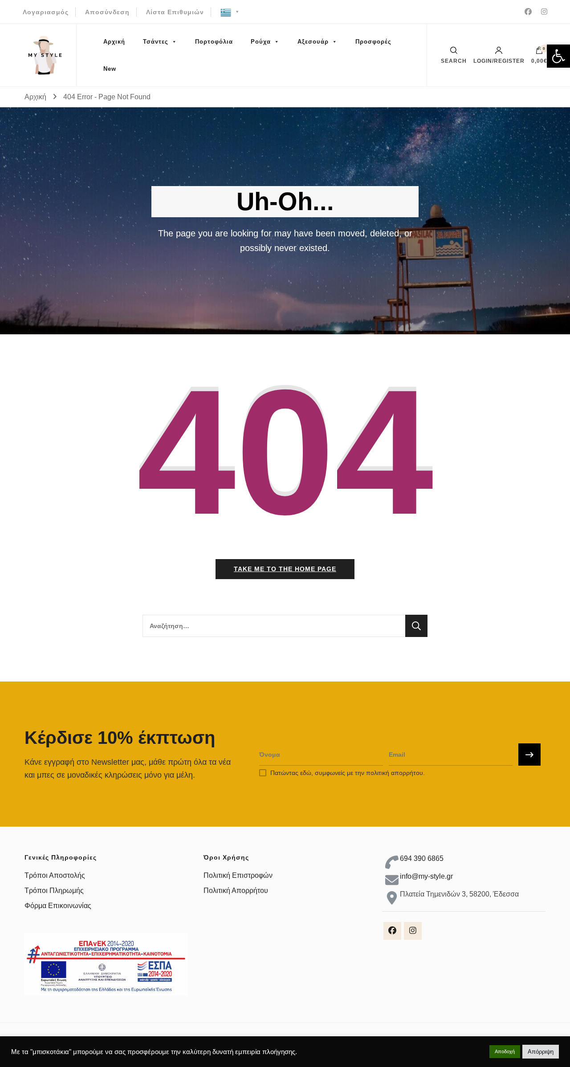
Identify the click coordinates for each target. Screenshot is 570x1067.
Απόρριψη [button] (541, 1051)
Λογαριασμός (46, 12)
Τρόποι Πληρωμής (54, 890)
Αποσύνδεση (107, 12)
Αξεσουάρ (313, 41)
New (109, 68)
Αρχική (114, 41)
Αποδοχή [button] (505, 1051)
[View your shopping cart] (539, 52)
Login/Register (499, 61)
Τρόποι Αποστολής (54, 875)
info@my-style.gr (426, 876)
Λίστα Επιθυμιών (175, 12)
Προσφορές (373, 41)
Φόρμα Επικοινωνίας (57, 905)
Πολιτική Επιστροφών (238, 875)
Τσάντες (155, 41)
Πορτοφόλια (214, 41)
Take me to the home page (285, 568)
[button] (558, 56)
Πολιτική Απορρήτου (236, 890)
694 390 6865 (422, 858)
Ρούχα (261, 41)
